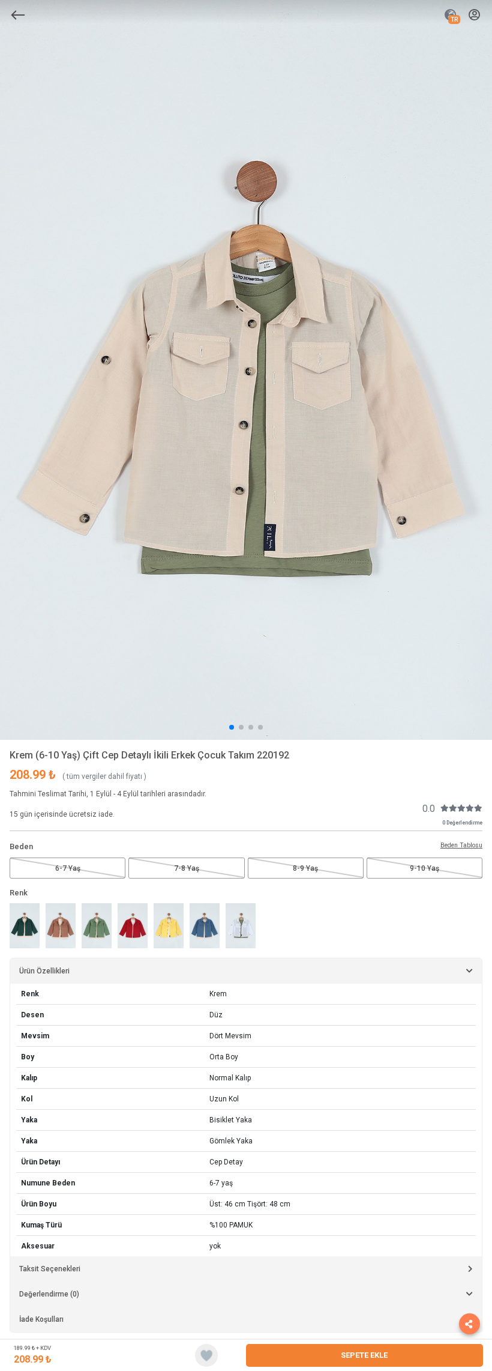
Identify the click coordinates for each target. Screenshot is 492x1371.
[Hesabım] (474, 15)
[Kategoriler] (18, 15)
